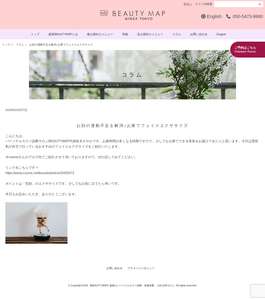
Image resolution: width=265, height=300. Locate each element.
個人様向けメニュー (100, 34)
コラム (176, 34)
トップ (35, 34)
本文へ (187, 4)
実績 (125, 34)
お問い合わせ (198, 34)
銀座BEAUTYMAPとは (63, 34)
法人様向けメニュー (150, 34)
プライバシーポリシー (141, 268)
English (214, 16)
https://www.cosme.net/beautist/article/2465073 (39, 173)
